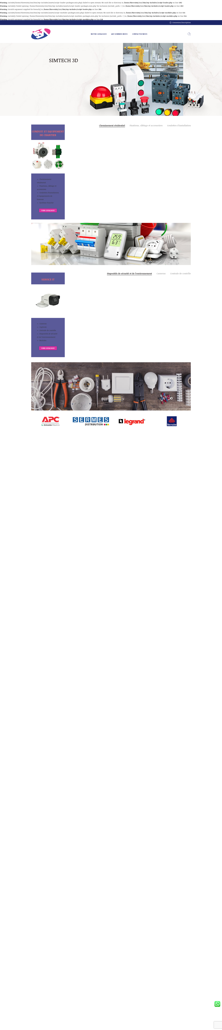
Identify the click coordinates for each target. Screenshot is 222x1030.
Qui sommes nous (58, 83)
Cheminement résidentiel (44, 181)
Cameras (43, 323)
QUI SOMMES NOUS (119, 34)
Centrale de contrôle (47, 330)
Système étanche (46, 202)
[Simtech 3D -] (41, 33)
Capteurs (43, 327)
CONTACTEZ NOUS (139, 34)
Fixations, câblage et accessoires (46, 187)
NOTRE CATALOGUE (99, 34)
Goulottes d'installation (179, 126)
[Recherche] (189, 34)
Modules (42, 340)
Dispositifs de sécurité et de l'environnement (129, 274)
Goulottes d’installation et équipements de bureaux (48, 195)
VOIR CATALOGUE (48, 210)
